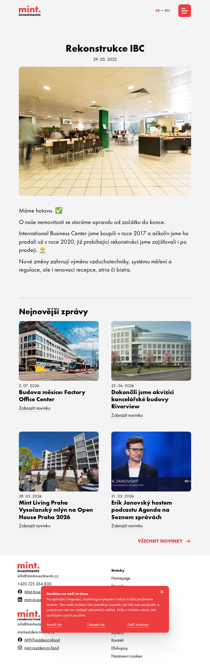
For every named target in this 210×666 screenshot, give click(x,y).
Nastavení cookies (126, 656)
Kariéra (117, 633)
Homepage (120, 578)
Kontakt (117, 640)
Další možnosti (138, 624)
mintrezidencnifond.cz (36, 632)
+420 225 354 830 (34, 584)
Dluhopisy (119, 648)
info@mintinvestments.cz (38, 576)
